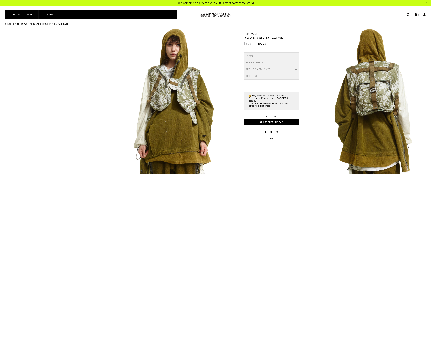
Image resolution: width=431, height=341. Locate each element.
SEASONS (9, 24)
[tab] (271, 55)
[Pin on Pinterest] (277, 132)
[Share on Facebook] (266, 132)
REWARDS (47, 14)
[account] (424, 14)
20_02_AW (22, 24)
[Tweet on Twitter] (271, 132)
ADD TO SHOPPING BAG (271, 122)
